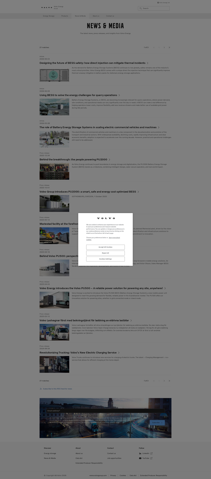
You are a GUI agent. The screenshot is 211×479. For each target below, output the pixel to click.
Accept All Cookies (105, 247)
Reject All (105, 253)
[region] (105, 239)
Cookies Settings (105, 259)
